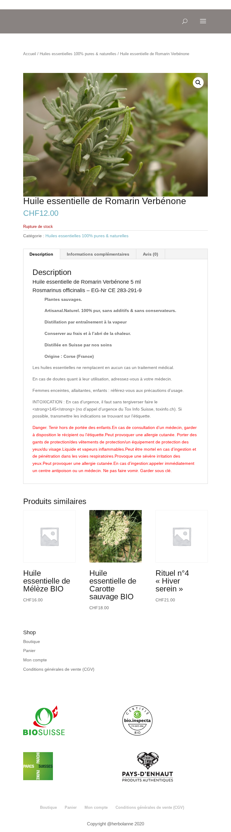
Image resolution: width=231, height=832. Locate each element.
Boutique (31, 641)
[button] (198, 82)
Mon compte (35, 659)
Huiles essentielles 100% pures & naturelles (78, 54)
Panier (29, 650)
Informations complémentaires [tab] (98, 254)
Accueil (29, 54)
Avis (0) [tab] (150, 254)
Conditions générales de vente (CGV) (58, 669)
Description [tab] (41, 254)
